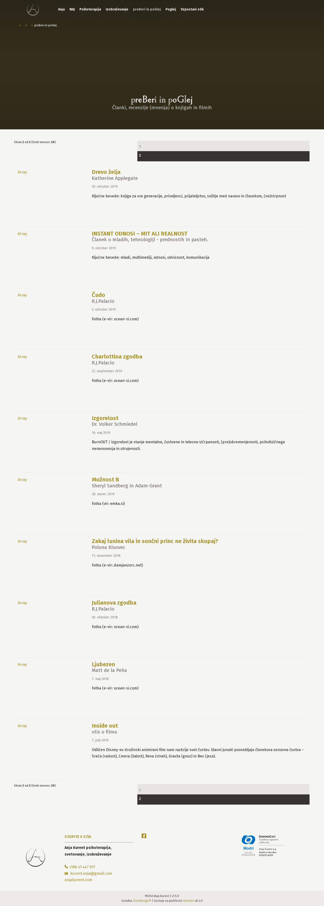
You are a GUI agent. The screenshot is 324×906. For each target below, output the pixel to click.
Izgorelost (105, 418)
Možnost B (105, 479)
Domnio (188, 900)
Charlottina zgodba (117, 356)
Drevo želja (106, 172)
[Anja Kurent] (33, 9)
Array (22, 172)
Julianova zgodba (114, 602)
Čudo (98, 295)
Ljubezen (103, 664)
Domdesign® (142, 900)
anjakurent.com (78, 880)
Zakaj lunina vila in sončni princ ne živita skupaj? (155, 541)
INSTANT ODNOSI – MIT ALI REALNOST (139, 233)
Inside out (105, 725)
